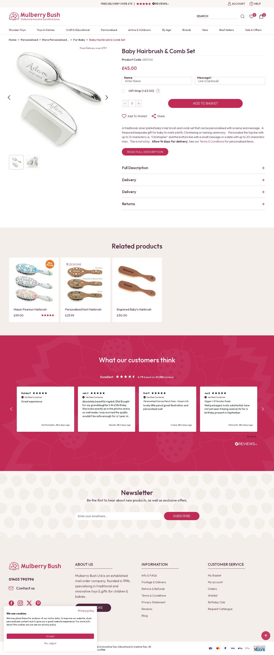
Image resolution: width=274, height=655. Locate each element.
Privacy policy (86, 610)
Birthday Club (216, 602)
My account (215, 582)
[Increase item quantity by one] (138, 103)
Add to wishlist (137, 116)
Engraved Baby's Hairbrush (134, 309)
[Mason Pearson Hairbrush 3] (34, 282)
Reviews (146, 609)
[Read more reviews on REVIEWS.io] (246, 444)
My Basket (214, 575)
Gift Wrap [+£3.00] (141, 91)
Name (128, 77)
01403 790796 (21, 579)
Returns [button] (128, 203)
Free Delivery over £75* (93, 48)
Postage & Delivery (153, 582)
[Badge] (49, 266)
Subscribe (181, 516)
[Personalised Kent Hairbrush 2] (85, 282)
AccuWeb (100, 649)
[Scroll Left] (9, 97)
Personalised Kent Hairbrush (83, 309)
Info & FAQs (149, 575)
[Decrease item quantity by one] (125, 103)
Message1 (204, 77)
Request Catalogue (220, 609)
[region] (137, 409)
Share (161, 116)
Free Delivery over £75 (116, 3)
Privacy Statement (153, 602)
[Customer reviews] (152, 3)
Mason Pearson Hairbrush (30, 309)
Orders (212, 589)
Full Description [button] (135, 167)
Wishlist (213, 595)
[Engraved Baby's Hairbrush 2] (137, 282)
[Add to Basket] (17, 299)
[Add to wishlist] (17, 293)
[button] (11, 409)
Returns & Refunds (153, 589)
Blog (144, 615)
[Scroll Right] (107, 97)
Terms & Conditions (212, 141)
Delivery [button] (129, 179)
